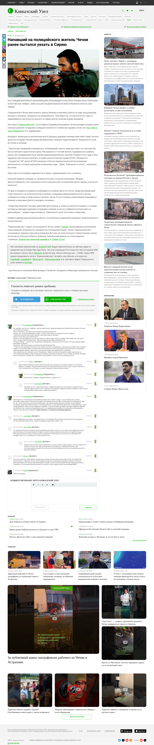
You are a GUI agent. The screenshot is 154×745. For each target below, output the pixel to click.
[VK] (4, 36)
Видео (90, 3)
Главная (10, 31)
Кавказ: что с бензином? (19, 27)
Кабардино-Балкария (115, 16)
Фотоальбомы (102, 3)
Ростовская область (77, 20)
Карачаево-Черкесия (14, 20)
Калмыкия (127, 16)
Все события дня (139, 540)
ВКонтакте (38, 259)
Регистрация (40, 507)
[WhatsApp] (4, 44)
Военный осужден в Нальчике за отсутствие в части (101, 536)
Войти (141, 10)
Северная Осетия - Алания (94, 20)
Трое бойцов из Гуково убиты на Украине (27, 521)
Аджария (19, 16)
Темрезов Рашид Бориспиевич (117, 326)
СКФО (106, 20)
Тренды (30, 3)
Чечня (129, 20)
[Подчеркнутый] (42, 485)
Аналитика (42, 3)
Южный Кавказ (13, 23)
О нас (81, 731)
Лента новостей (21, 31)
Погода (116, 3)
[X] (4, 51)
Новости (11, 3)
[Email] (4, 63)
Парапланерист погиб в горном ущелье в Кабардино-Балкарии (106, 521)
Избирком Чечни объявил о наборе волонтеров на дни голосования (119, 109)
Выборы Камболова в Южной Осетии (77, 27)
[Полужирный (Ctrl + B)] (33, 485)
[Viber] (4, 47)
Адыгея (26, 16)
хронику (65, 227)
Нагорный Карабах (45, 20)
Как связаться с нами (93, 731)
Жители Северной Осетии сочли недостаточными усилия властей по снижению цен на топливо (119, 269)
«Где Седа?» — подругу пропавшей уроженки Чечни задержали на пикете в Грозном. (122, 622)
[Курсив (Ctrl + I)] (38, 485)
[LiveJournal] (4, 59)
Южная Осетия (137, 20)
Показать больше (77, 717)
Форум (71, 3)
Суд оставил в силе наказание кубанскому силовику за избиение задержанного (58, 576)
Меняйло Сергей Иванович (116, 357)
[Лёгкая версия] (137, 3)
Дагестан (94, 16)
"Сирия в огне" (58, 239)
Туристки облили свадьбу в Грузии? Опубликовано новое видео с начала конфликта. (29, 710)
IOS (49, 247)
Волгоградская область (74, 16)
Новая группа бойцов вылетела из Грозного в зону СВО (33, 529)
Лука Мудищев (27, 325)
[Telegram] (4, 40)
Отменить (88, 507)
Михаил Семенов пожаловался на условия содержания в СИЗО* (122, 132)
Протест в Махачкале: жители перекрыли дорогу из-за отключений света (123, 663)
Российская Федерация (61, 20)
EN (145, 2)
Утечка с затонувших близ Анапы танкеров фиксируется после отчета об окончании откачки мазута (129, 576)
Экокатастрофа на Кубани (136, 27)
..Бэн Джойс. (38, 384)
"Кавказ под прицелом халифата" (34, 239)
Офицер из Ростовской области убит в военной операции (104, 529)
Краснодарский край (30, 20)
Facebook (14, 259)
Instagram (25, 259)
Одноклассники (52, 259)
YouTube (28, 262)
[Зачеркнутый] (47, 485)
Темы (21, 3)
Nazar (25, 470)
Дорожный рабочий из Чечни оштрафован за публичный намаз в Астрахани (23, 576)
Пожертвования (110, 731)
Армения (45, 16)
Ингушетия (102, 16)
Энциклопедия (58, 3)
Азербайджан (35, 16)
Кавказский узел (26, 124)
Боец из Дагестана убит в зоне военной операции (31, 536)
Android (42, 247)
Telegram (38, 253)
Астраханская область (57, 16)
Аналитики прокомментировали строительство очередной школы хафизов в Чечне (123, 225)
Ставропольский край (117, 20)
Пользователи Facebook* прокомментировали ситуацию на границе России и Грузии (124, 176)
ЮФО (21, 23)
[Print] (4, 67)
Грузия (86, 16)
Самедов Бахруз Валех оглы (116, 388)
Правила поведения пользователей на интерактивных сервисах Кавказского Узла (55, 740)
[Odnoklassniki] (4, 55)
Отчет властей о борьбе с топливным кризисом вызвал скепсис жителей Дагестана (124, 62)
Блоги (80, 3)
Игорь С (31, 361)
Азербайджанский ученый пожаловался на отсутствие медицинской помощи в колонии (92, 576)
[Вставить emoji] (53, 485)
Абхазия (11, 16)
